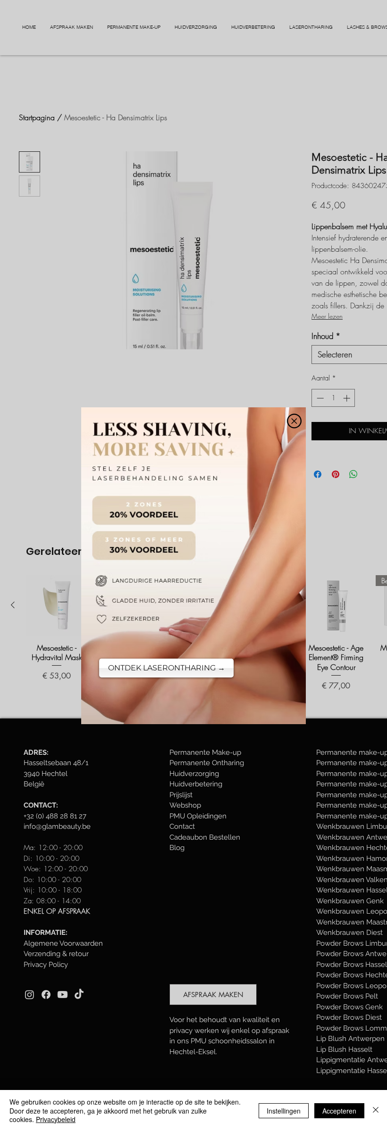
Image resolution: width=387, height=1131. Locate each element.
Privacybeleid (56, 1119)
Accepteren (339, 1110)
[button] (294, 421)
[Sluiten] (375, 1110)
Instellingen (284, 1110)
